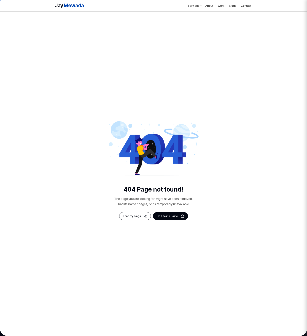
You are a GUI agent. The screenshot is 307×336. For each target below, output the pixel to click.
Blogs (232, 5)
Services (193, 5)
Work (221, 5)
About (209, 5)
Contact (246, 5)
